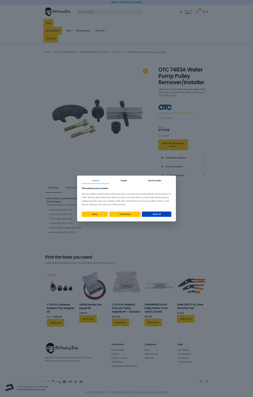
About (154, 180)
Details (124, 180)
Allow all (156, 214)
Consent (95, 180)
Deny (94, 214)
